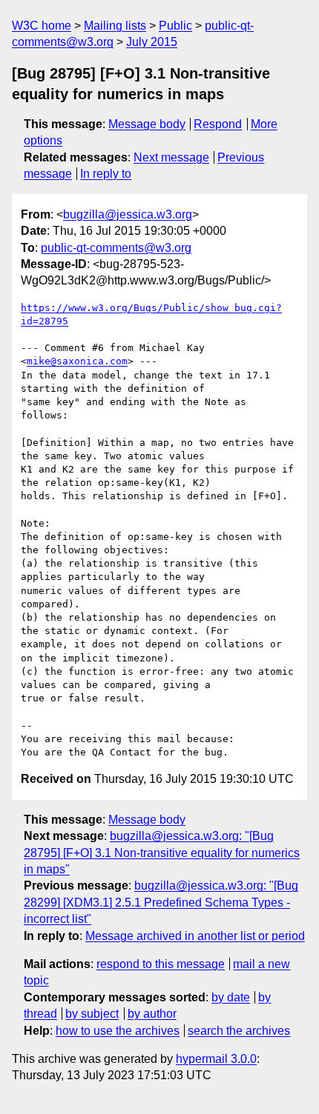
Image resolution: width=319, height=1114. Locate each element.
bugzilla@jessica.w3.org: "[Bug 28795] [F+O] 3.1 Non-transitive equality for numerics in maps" (162, 852)
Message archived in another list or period (195, 936)
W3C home (41, 25)
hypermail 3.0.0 (216, 1059)
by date (230, 997)
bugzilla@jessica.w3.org (127, 214)
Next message (171, 157)
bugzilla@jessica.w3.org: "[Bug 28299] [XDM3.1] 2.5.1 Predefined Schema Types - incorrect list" (161, 902)
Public (175, 25)
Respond (218, 124)
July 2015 (151, 42)
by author (152, 1013)
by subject (92, 1013)
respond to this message (160, 964)
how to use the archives (118, 1030)
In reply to (105, 173)
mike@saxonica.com (77, 361)
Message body (146, 124)
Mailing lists (115, 25)
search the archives (239, 1030)
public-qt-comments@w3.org (116, 247)
